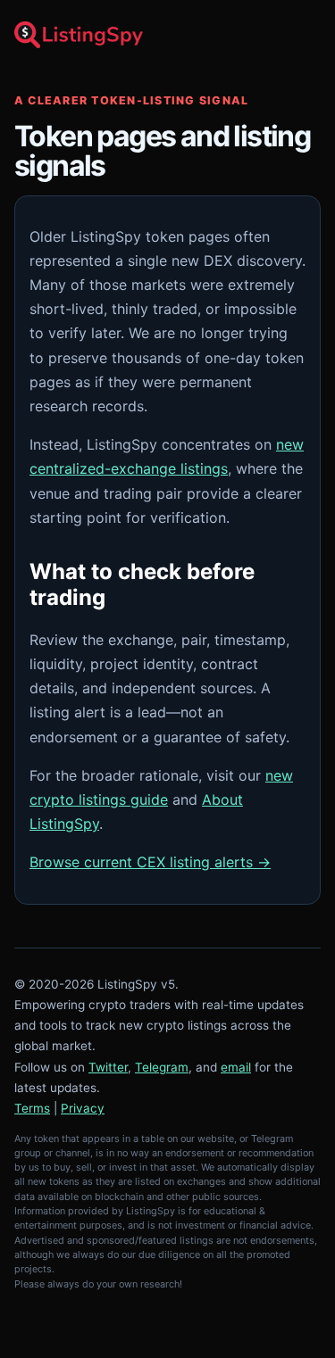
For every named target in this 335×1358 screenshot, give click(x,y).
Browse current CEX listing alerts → (150, 862)
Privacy (83, 1108)
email (236, 1067)
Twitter (108, 1067)
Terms (32, 1108)
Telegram (161, 1067)
